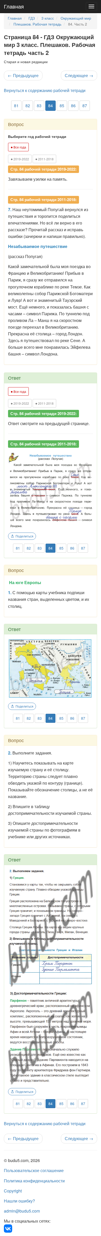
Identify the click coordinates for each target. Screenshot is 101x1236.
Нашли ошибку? (19, 1201)
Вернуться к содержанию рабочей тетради (44, 90)
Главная (14, 6)
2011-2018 (44, 158)
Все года (18, 147)
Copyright (13, 1191)
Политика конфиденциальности (34, 1181)
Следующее (79, 75)
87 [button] (84, 106)
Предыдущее (23, 75)
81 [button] (16, 106)
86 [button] (73, 106)
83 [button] (39, 106)
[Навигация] (91, 6)
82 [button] (27, 106)
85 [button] (62, 106)
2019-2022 (20, 158)
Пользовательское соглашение (34, 1170)
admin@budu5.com (22, 1211)
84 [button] (50, 106)
